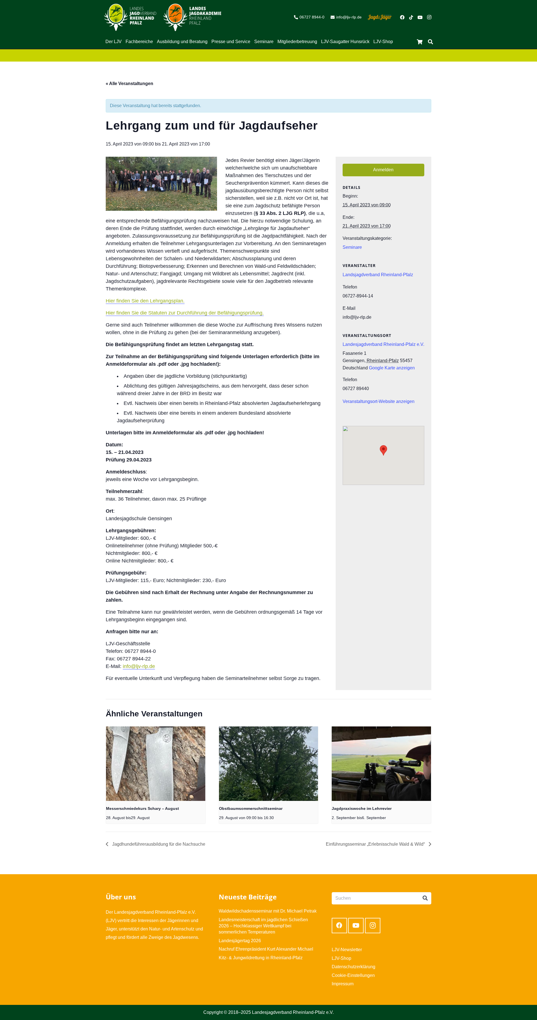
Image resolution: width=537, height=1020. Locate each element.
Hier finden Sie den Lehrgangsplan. (145, 301)
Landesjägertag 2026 (240, 940)
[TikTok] (411, 17)
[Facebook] (402, 17)
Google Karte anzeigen (392, 367)
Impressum (343, 983)
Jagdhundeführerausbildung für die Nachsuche (158, 844)
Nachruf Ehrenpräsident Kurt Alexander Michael (266, 949)
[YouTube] (420, 17)
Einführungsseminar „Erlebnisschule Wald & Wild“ (376, 844)
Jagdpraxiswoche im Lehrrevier (362, 808)
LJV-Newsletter (347, 949)
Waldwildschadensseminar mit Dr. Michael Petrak (268, 911)
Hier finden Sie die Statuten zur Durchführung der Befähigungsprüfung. (185, 313)
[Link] (130, 17)
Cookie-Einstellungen (353, 975)
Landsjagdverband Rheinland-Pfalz (378, 274)
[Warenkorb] (419, 42)
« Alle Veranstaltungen (129, 83)
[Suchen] (430, 42)
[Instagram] (429, 17)
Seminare (352, 247)
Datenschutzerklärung (353, 966)
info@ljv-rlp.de (139, 666)
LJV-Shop (341, 958)
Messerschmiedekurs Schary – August (142, 808)
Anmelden (383, 169)
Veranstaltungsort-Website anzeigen (378, 401)
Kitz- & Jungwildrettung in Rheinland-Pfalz (261, 957)
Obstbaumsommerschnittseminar (250, 808)
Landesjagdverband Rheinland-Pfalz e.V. (383, 344)
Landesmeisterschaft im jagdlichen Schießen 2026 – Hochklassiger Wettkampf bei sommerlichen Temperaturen (263, 926)
